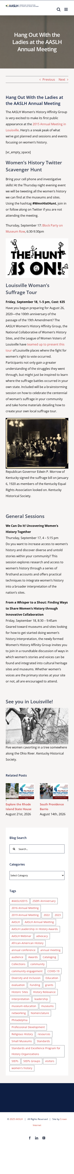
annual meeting (50, 950)
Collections (18, 964)
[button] (6, 800)
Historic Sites (20, 992)
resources (44, 1034)
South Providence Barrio (48, 791)
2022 (47, 915)
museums (47, 1006)
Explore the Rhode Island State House (14, 791)
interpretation (20, 999)
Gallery (25, 791)
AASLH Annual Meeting (39, 922)
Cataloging (49, 957)
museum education (24, 1006)
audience (17, 957)
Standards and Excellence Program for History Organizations (36, 1051)
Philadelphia (20, 1020)
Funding (35, 985)
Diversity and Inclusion (26, 978)
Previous (49, 79)
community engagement (27, 971)
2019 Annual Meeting (25, 915)
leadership (41, 999)
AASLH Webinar (21, 936)
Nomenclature (40, 1013)
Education (52, 978)
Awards (33, 957)
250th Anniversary (44, 901)
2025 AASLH (16, 1119)
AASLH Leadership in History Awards (35, 929)
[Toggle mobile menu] (66, 9)
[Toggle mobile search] (59, 9)
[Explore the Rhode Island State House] (20, 791)
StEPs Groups (31, 1061)
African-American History (27, 943)
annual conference (23, 950)
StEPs (15, 1061)
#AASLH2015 (20, 901)
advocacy (42, 936)
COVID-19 (53, 971)
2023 (58, 915)
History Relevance (44, 992)
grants (49, 985)
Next (62, 79)
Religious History (22, 1034)
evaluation (18, 985)
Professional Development (28, 1027)
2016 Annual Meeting (25, 908)
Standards (43, 1041)
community (37, 964)
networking (19, 1013)
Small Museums (22, 1041)
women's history (22, 1068)
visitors (49, 1061)
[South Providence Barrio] (54, 791)
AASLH (16, 922)
